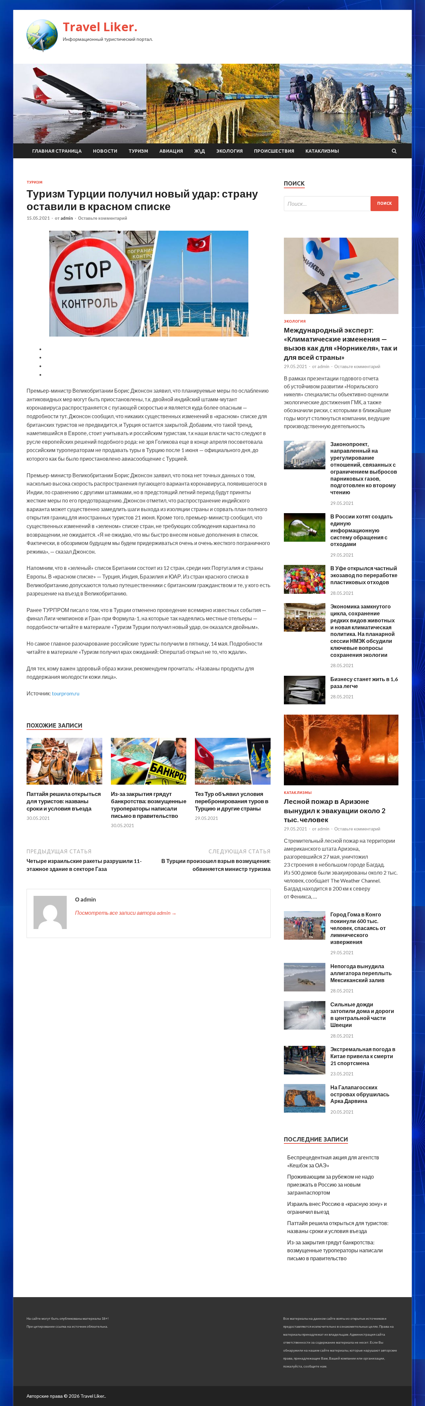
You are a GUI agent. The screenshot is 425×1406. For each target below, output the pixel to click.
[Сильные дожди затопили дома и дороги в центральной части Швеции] (304, 1027)
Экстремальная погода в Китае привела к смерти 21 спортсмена (362, 1056)
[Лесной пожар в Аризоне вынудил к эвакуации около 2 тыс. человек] (341, 786)
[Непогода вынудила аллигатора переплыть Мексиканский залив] (304, 989)
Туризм (138, 151)
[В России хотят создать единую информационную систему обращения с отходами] (304, 539)
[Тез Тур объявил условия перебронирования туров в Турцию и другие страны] (233, 786)
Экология (229, 151)
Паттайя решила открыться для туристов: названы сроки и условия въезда (64, 801)
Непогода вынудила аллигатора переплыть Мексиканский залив (361, 973)
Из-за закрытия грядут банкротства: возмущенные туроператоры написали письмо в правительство (148, 804)
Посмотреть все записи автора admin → (126, 912)
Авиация (171, 151)
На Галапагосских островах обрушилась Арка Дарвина (359, 1094)
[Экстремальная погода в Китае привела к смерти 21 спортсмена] (304, 1072)
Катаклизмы (322, 151)
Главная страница (57, 151)
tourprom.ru (65, 693)
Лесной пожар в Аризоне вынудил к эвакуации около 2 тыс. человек (334, 810)
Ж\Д (199, 151)
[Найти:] (341, 203)
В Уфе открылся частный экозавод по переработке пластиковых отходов (363, 575)
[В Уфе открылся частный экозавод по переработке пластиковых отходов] (304, 591)
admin (66, 218)
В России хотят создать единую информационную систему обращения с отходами (361, 530)
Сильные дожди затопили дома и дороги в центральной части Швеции (362, 1014)
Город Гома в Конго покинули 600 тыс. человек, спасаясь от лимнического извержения (358, 928)
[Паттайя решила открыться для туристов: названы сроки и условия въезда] (64, 786)
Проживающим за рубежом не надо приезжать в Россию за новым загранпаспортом (330, 1184)
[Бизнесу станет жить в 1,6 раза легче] (304, 702)
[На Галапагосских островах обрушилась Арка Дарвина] (304, 1110)
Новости (105, 151)
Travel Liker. (100, 27)
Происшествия (274, 151)
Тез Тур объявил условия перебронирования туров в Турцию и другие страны (231, 801)
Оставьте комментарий (102, 218)
